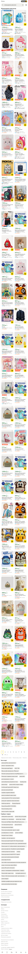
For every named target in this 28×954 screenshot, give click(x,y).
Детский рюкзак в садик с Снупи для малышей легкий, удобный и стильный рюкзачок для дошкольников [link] (7, 425)
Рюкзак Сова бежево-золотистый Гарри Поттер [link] (20, 695)
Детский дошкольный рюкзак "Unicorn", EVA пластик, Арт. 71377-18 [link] (6, 130)
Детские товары (4, 935)
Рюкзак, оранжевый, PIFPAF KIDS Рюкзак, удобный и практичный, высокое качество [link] (20, 645)
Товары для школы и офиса (6, 928)
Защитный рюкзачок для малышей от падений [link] (20, 255)
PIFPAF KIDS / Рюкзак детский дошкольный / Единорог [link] (6, 645)
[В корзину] (12, 24)
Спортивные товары (5, 929)
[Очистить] (22, 5)
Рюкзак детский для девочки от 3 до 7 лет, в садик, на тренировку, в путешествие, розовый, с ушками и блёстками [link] (7, 743)
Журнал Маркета (4, 945)
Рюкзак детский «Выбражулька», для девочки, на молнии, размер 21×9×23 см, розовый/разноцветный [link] (20, 105)
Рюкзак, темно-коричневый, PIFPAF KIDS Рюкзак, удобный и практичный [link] (20, 498)
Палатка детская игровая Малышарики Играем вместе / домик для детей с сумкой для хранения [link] (20, 230)
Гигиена (2, 912)
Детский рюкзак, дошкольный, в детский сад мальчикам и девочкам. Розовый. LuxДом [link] (20, 671)
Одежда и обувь (4, 915)
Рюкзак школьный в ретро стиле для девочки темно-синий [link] (20, 180)
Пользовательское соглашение (7, 939)
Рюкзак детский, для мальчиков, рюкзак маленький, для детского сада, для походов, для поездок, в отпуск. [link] (20, 205)
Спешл (7, 952)
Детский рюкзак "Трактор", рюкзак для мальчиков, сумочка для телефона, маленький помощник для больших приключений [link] (7, 546)
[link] (9, 763)
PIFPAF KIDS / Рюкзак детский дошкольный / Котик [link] (19, 279)
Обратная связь (4, 941)
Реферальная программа (6, 902)
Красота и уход (4, 921)
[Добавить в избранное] (12, 11)
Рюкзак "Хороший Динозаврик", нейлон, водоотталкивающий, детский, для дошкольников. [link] (6, 255)
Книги (2, 926)
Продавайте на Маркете (6, 893)
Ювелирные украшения (6, 937)
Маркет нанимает (4, 943)
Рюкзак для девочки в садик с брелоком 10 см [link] (7, 80)
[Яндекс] (10, 949)
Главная (2, 952)
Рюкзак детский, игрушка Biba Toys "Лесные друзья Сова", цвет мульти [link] (7, 303)
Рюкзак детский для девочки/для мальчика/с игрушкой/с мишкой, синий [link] (7, 400)
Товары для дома (4, 917)
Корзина (21, 952)
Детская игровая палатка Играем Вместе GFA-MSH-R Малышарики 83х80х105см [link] (7, 29)
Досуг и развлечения (5, 907)
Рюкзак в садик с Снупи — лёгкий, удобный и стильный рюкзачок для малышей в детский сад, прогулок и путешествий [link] (7, 620)
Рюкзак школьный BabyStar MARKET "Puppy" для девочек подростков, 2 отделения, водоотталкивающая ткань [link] (7, 105)
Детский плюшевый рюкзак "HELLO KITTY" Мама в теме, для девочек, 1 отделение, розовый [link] (20, 376)
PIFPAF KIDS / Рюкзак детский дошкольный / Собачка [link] (19, 303)
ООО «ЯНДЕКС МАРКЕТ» (9, 947)
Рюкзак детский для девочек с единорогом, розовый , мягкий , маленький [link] (19, 80)
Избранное (16, 952)
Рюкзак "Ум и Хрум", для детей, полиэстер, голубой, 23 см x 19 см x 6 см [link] (7, 522)
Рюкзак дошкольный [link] (19, 448)
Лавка (11, 952)
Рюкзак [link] (3, 326)
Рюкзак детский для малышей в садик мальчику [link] (6, 571)
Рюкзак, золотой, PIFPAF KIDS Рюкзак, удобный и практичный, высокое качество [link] (20, 522)
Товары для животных (5, 931)
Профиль (25, 952)
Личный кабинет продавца (6, 891)
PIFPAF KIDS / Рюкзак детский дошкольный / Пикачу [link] (19, 352)
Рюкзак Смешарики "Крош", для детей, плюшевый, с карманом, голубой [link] (20, 29)
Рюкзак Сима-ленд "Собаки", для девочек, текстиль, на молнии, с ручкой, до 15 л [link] (19, 154)
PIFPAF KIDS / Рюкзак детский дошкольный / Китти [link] (19, 55)
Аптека (2, 919)
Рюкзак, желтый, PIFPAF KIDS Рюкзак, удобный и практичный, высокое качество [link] (20, 546)
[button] (26, 5)
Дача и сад (3, 924)
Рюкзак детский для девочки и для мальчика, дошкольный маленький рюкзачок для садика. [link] (7, 671)
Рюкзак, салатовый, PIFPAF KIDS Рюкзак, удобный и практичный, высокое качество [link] (7, 695)
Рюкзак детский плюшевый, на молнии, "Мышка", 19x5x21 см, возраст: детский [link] (6, 230)
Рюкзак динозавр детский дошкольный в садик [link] (7, 205)
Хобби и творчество (5, 922)
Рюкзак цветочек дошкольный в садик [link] (19, 620)
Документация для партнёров (7, 895)
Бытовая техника (4, 910)
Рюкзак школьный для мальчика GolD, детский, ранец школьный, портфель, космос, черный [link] (7, 55)
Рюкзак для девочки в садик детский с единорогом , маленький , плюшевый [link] (20, 743)
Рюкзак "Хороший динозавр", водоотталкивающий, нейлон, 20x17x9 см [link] (19, 130)
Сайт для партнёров (5, 896)
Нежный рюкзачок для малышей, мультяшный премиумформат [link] (6, 449)
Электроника (4, 914)
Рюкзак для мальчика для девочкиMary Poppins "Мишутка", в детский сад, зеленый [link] (7, 180)
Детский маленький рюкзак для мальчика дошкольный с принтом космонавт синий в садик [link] (20, 327)
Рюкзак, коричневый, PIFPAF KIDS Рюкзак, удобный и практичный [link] (20, 571)
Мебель (2, 908)
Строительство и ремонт (6, 933)
